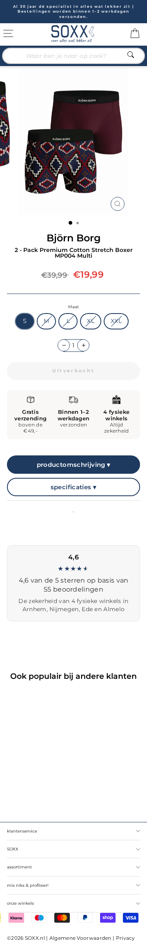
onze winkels (20, 903)
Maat (73, 307)
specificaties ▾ (74, 487)
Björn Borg (74, 238)
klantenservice (22, 831)
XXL (116, 321)
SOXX (12, 849)
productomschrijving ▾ (74, 464)
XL (90, 321)
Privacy (125, 938)
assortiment (19, 867)
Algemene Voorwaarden (80, 938)
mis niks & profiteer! (28, 885)
